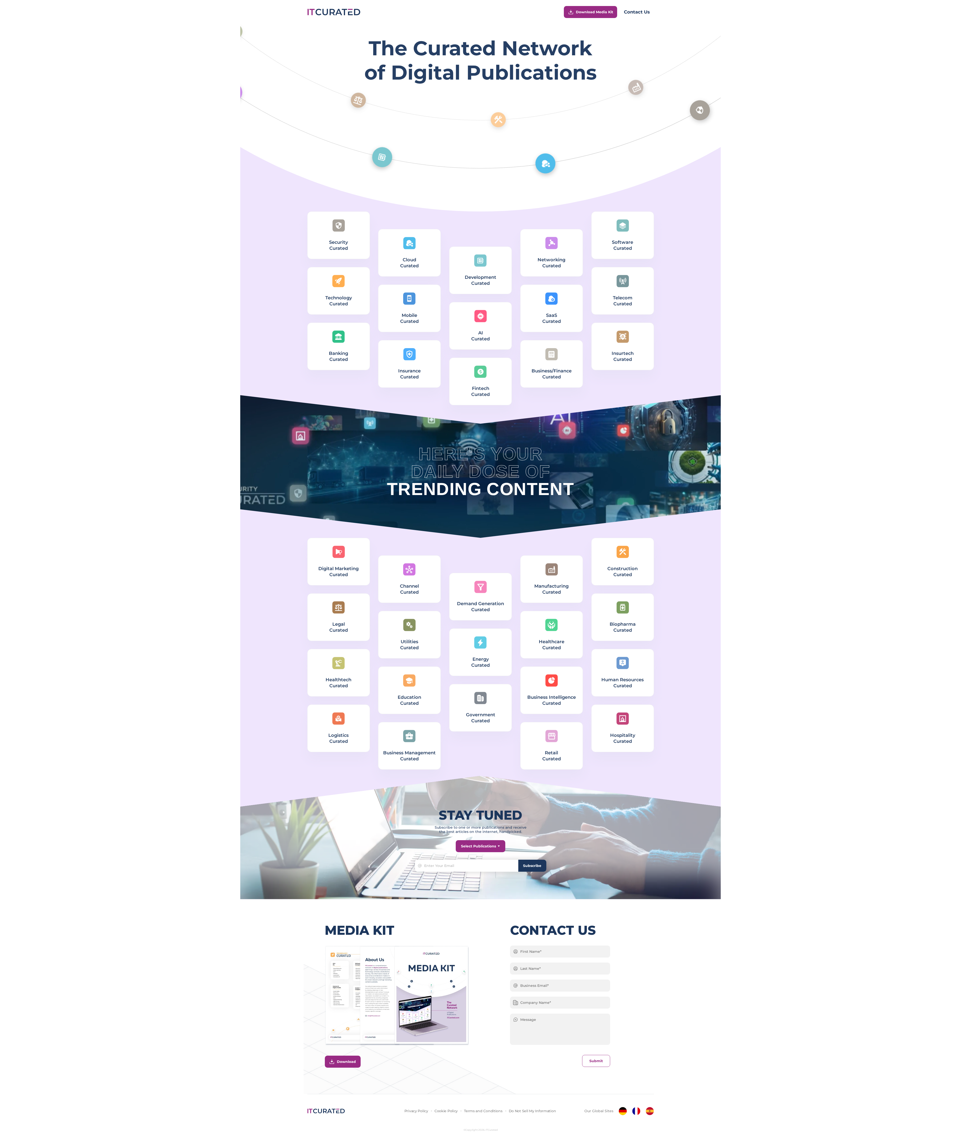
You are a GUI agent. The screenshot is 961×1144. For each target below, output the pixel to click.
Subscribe (532, 865)
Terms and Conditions (483, 1111)
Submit (596, 1061)
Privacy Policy (416, 1111)
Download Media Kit (594, 12)
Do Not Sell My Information (532, 1111)
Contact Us (637, 12)
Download (346, 1061)
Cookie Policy (446, 1111)
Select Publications (478, 846)
